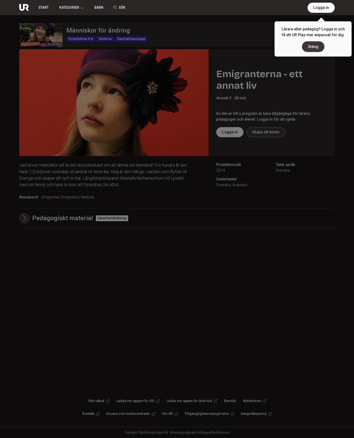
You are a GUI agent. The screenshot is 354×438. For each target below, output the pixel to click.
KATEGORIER (69, 7)
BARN (98, 7)
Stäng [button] (313, 46)
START (44, 7)
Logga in (321, 7)
